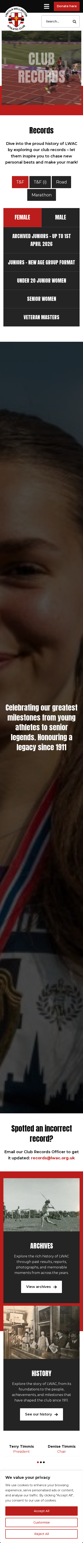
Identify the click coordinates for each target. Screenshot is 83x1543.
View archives (39, 1287)
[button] (38, 1462)
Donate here (67, 6)
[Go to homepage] (16, 19)
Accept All (41, 1511)
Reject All (41, 1534)
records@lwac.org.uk (53, 1158)
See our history (39, 1414)
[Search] (74, 21)
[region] (41, 1507)
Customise (41, 1522)
